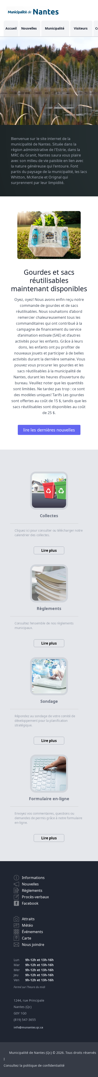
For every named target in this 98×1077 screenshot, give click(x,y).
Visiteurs (81, 28)
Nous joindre (33, 944)
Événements (32, 931)
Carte (26, 938)
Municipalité (54, 28)
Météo (27, 925)
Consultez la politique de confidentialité (34, 1065)
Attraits (28, 918)
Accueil (11, 28)
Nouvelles (29, 28)
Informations (33, 877)
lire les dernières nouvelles (49, 430)
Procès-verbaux (35, 896)
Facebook (30, 903)
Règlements (32, 890)
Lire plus (49, 550)
